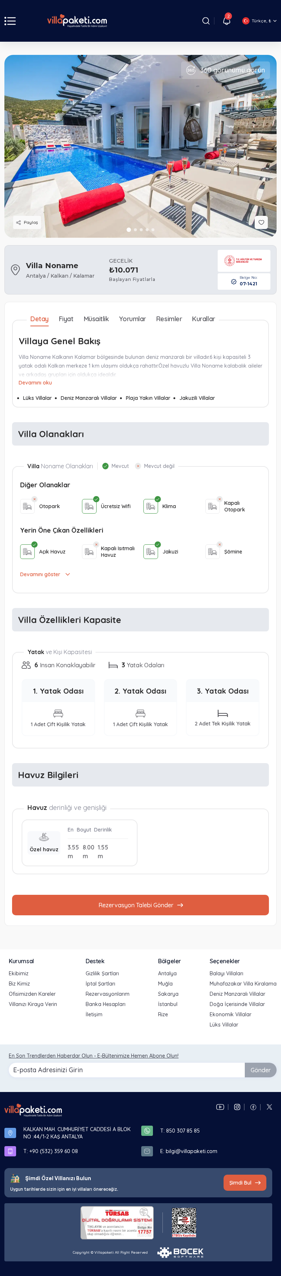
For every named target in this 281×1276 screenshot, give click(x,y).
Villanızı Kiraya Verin (33, 1004)
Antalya (167, 973)
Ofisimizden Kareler (32, 994)
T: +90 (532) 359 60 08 (50, 1151)
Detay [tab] (39, 319)
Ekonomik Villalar (230, 1014)
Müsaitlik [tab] (96, 319)
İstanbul (167, 1004)
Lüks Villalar (37, 398)
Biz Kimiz (19, 983)
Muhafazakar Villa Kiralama (243, 983)
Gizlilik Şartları (102, 973)
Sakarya (168, 994)
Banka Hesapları (105, 1004)
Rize (163, 1014)
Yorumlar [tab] (132, 319)
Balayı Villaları (226, 973)
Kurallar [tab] (203, 319)
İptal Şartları (100, 983)
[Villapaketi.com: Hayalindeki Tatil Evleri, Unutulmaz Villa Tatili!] (33, 1110)
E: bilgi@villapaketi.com (188, 1151)
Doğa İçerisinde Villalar (237, 1004)
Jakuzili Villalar (197, 398)
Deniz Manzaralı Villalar (89, 398)
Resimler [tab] (169, 319)
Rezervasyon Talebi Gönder (135, 905)
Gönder (261, 1070)
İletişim (94, 1014)
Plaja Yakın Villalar (148, 398)
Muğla (165, 983)
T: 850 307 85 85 (180, 1130)
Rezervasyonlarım (108, 994)
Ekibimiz (19, 973)
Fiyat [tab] (66, 319)
